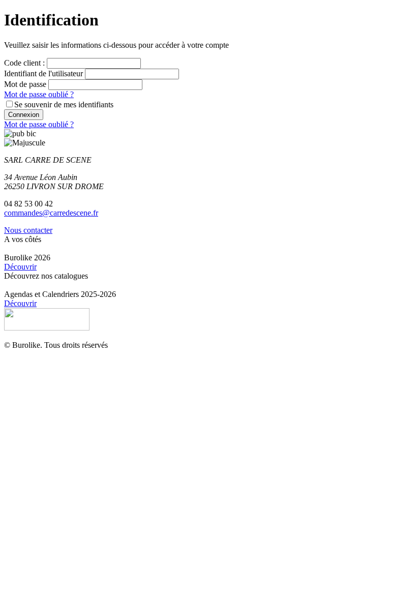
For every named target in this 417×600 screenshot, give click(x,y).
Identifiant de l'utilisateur (43, 73)
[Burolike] (47, 327)
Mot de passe (25, 84)
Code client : (24, 62)
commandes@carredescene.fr (51, 212)
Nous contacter (28, 230)
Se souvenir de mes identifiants (63, 104)
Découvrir (20, 266)
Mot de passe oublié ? (39, 94)
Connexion (23, 114)
